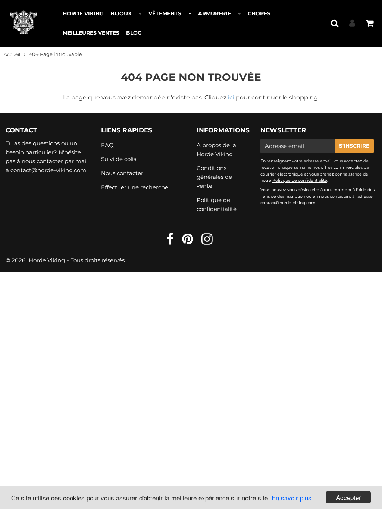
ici (231, 97)
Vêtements (164, 13)
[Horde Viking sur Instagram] (207, 241)
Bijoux (121, 13)
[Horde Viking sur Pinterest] (188, 241)
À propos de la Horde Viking (216, 150)
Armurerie (214, 13)
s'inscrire (354, 145)
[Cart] (369, 23)
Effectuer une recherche (134, 187)
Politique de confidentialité (217, 204)
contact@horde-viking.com (48, 170)
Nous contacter (122, 173)
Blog (134, 32)
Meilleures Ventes (91, 32)
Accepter (348, 497)
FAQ (107, 145)
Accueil (12, 54)
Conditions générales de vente (214, 176)
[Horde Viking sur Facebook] (171, 241)
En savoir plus (291, 497)
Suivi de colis (118, 158)
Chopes (259, 13)
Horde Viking (83, 13)
